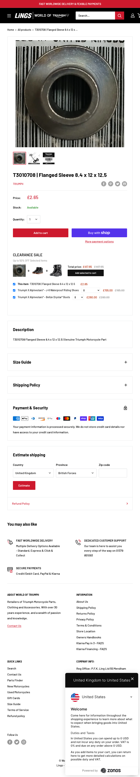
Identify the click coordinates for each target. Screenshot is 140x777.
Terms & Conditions (89, 625)
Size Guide (14, 704)
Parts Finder (15, 680)
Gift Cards (13, 698)
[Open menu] (9, 15)
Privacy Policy (85, 619)
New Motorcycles (18, 686)
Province (62, 464)
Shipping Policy (86, 607)
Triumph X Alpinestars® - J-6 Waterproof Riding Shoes (48, 290)
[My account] (133, 16)
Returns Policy (85, 613)
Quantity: (19, 219)
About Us (82, 601)
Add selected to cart (85, 272)
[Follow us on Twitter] (16, 741)
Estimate (24, 485)
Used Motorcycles (18, 692)
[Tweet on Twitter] (117, 183)
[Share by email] (124, 183)
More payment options (99, 241)
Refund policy (16, 716)
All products (24, 29)
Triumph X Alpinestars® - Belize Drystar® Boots (44, 297)
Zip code (104, 464)
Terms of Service (18, 710)
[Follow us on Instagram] (23, 741)
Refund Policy (21, 503)
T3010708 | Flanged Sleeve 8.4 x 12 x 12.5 (46, 284)
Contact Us (14, 625)
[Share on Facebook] (103, 183)
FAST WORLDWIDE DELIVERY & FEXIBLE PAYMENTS (70, 3)
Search (11, 668)
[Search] (119, 16)
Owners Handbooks (88, 637)
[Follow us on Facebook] (9, 741)
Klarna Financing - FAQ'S (91, 649)
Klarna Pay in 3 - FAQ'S (90, 643)
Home (10, 29)
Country (18, 464)
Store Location (85, 631)
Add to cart (41, 232)
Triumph (18, 183)
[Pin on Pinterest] (110, 183)
